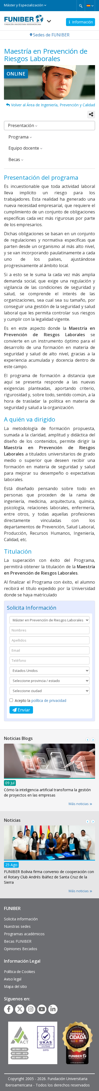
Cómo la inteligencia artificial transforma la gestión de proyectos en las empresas (47, 792)
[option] (49, 772)
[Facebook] (8, 1009)
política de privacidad (48, 700)
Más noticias (79, 803)
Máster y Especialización (24, 5)
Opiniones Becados (20, 948)
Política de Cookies (19, 971)
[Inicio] (24, 18)
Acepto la (40, 700)
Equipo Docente (24, 148)
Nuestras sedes (17, 926)
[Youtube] (42, 1009)
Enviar (23, 710)
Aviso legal (12, 979)
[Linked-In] (53, 1009)
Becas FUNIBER (17, 941)
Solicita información (21, 918)
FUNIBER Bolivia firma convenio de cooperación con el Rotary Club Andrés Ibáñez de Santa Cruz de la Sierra (49, 877)
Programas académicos (24, 933)
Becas (14, 159)
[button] (90, 5)
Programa (19, 137)
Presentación (21, 125)
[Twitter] (19, 1009)
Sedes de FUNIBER (51, 35)
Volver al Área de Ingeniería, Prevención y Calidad (53, 104)
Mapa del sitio (15, 986)
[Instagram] (31, 1009)
